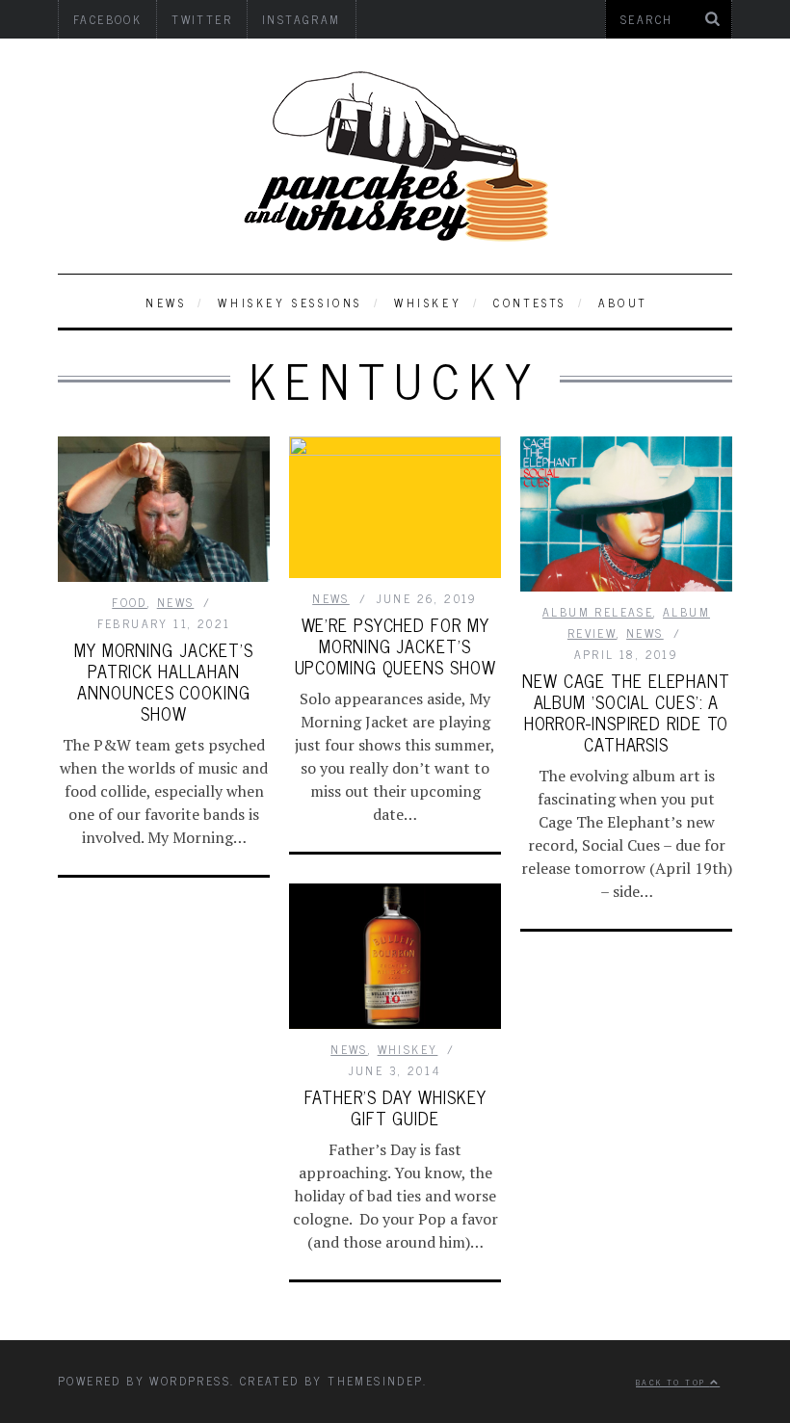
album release (597, 611)
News (165, 302)
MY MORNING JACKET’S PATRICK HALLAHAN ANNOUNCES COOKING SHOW (163, 681)
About (622, 302)
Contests (529, 302)
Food (129, 602)
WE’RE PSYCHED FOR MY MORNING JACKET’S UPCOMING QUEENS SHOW (395, 645)
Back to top (673, 1381)
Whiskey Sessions (290, 302)
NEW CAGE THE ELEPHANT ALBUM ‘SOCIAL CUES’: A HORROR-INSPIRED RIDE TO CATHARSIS (626, 712)
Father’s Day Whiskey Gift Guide (395, 1107)
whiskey (427, 302)
